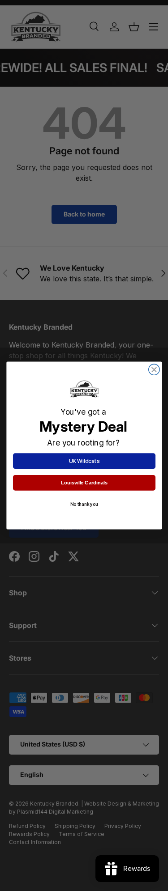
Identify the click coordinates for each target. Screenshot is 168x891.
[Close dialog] (153, 369)
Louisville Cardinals (83, 482)
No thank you (84, 504)
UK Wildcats (84, 461)
